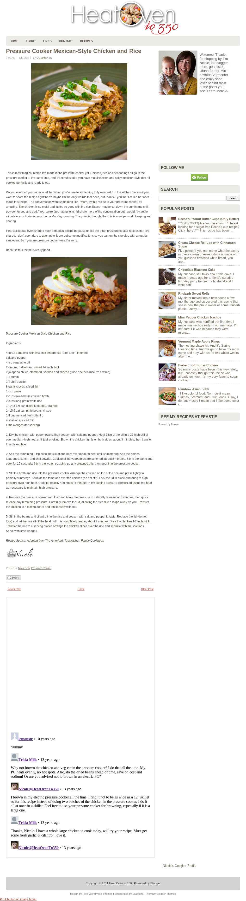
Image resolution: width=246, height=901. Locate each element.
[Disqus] (80, 663)
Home (14, 41)
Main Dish (24, 568)
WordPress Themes (100, 893)
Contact (66, 41)
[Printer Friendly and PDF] (13, 579)
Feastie (174, 424)
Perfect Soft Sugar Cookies (198, 365)
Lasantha (138, 893)
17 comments (42, 57)
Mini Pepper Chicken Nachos (199, 317)
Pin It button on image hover (18, 899)
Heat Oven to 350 (120, 883)
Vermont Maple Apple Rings (199, 341)
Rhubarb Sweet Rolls (193, 293)
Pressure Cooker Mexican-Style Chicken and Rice (73, 51)
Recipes (86, 41)
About (30, 41)
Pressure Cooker (41, 568)
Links (47, 41)
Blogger (155, 883)
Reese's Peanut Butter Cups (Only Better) (208, 219)
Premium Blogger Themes (161, 893)
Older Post (147, 589)
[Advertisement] (195, 129)
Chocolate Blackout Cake (196, 270)
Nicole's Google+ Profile (179, 866)
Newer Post (14, 589)
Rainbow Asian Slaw (193, 389)
